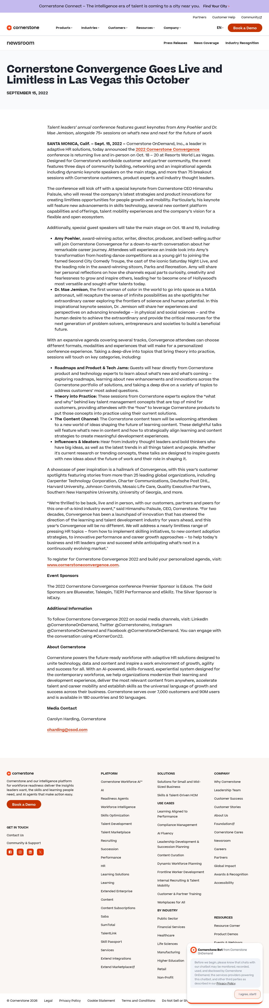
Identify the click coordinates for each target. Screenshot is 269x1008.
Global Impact (225, 866)
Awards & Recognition (231, 874)
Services (107, 950)
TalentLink (108, 933)
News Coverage (206, 43)
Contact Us (15, 835)
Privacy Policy (70, 1001)
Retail (161, 969)
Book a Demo (245, 28)
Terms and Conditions (138, 1001)
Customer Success (228, 798)
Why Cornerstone (227, 782)
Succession (109, 849)
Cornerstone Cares (228, 832)
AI (102, 790)
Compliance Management (177, 825)
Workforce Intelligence (118, 807)
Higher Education (170, 961)
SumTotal (108, 925)
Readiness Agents (115, 798)
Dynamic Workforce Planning (179, 864)
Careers (220, 849)
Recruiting (109, 841)
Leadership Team (227, 790)
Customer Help (223, 17)
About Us (221, 815)
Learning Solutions (115, 874)
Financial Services (171, 927)
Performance (111, 857)
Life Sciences (167, 944)
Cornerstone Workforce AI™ (121, 782)
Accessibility (224, 883)
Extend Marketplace (116, 967)
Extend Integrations (116, 958)
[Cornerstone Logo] (23, 27)
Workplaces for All (171, 902)
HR (103, 866)
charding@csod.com (67, 730)
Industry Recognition (242, 43)
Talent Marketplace (116, 832)
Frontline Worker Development (180, 872)
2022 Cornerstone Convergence (168, 149)
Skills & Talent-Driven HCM (177, 795)
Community (250, 17)
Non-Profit (165, 977)
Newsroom (222, 841)
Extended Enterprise (116, 891)
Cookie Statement (101, 1001)
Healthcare (165, 935)
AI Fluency (165, 833)
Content (107, 899)
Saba (105, 916)
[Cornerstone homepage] (47, 773)
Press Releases (175, 43)
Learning (107, 883)
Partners (199, 17)
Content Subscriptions (118, 908)
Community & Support (24, 843)
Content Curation (170, 855)
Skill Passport (111, 942)
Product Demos (226, 934)
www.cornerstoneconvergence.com (83, 565)
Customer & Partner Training (179, 894)
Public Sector (167, 918)
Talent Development (116, 824)
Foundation (223, 824)
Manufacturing (168, 952)
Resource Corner (227, 926)
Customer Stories (227, 807)
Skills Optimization (115, 815)
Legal (48, 1001)
